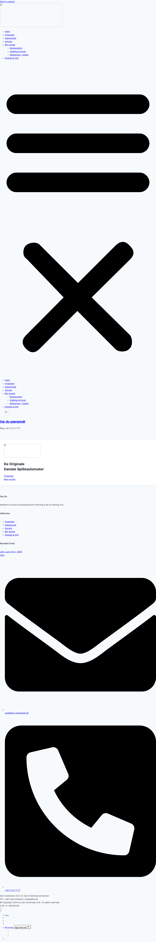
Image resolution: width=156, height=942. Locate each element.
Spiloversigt (10, 38)
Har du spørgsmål (12, 421)
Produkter (10, 35)
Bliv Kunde (10, 45)
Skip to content (7, 1)
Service (8, 41)
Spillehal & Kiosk (18, 51)
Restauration (16, 48)
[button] (78, 219)
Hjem (7, 31)
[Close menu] (0, 910)
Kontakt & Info (12, 58)
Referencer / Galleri (19, 55)
